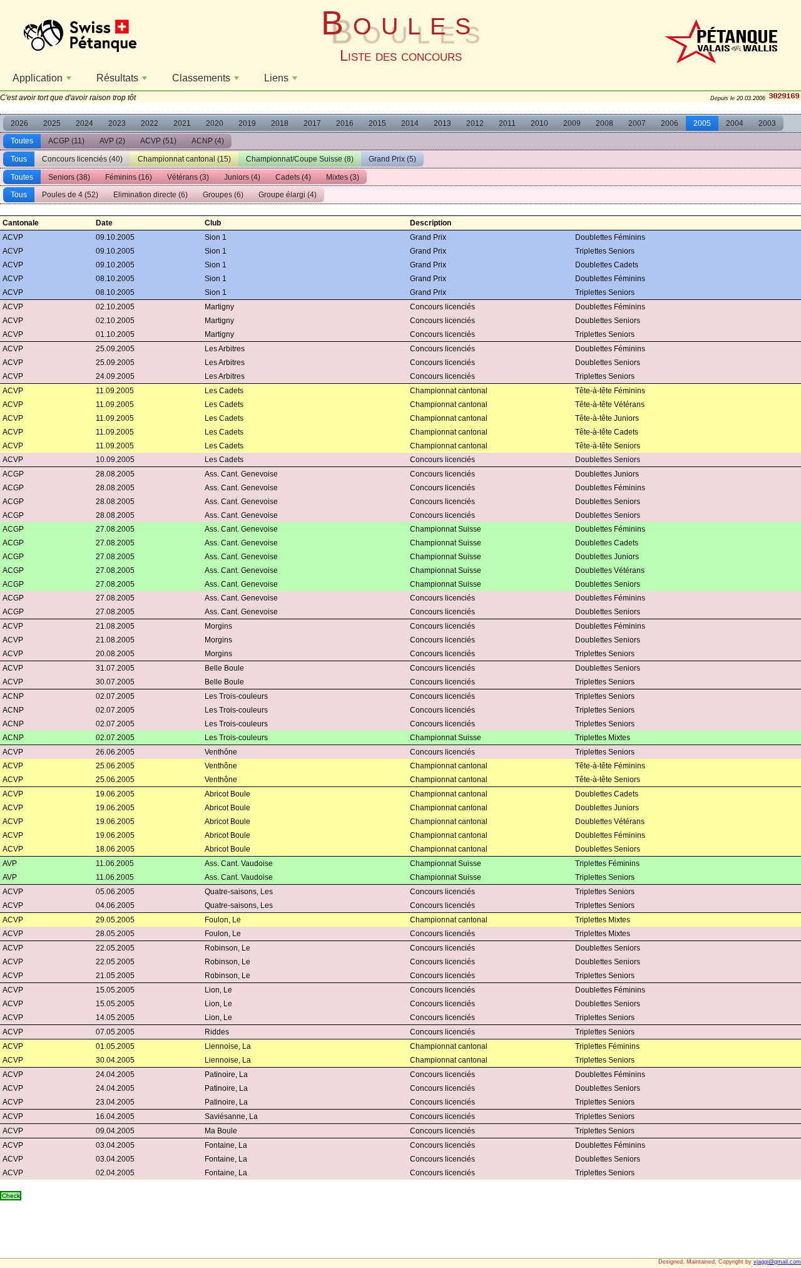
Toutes (22, 141)
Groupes (223, 194)
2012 (475, 123)
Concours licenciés (82, 159)
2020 (214, 123)
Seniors (69, 177)
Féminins (128, 177)
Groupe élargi (287, 194)
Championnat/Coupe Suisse (300, 159)
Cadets (293, 177)
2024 (84, 123)
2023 (117, 123)
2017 (312, 123)
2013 (442, 123)
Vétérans (188, 177)
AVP (112, 141)
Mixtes (342, 177)
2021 (182, 123)
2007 (637, 123)
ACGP (66, 141)
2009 (572, 123)
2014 (410, 123)
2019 (247, 123)
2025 (52, 123)
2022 (149, 123)
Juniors (242, 177)
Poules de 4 (70, 194)
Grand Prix (392, 159)
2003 (767, 123)
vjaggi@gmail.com (777, 1262)
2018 (279, 123)
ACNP (207, 141)
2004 (734, 123)
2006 (669, 123)
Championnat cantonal (184, 159)
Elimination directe (150, 194)
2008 (604, 123)
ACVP (158, 141)
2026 (19, 123)
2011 (507, 123)
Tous (19, 159)
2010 (539, 123)
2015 (377, 123)
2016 (345, 123)
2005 (702, 123)
